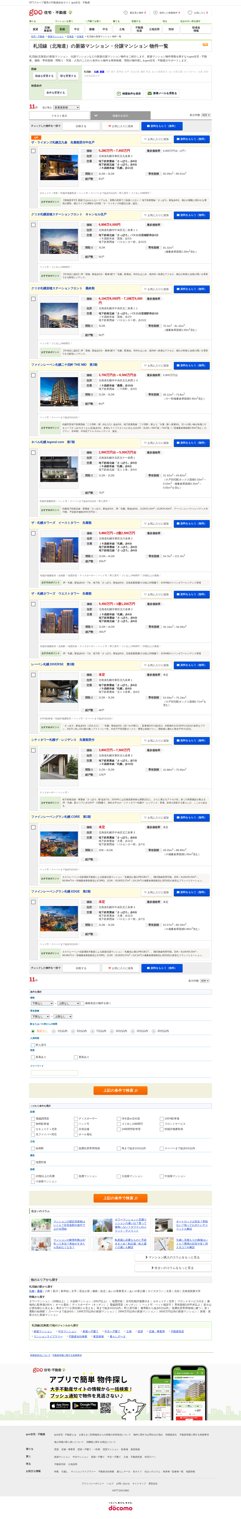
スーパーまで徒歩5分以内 (180, 1148)
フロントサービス (175, 1123)
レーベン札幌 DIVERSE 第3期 (52, 664)
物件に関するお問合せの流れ (148, 1434)
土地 (129, 1331)
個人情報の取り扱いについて (69, 1442)
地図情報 (190, 1471)
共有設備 (84, 1129)
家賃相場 (98, 1336)
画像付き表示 (120, 115)
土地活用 (72, 1464)
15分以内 (142, 1030)
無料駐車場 (42, 1123)
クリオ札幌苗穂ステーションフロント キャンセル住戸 (69, 214)
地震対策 (41, 1162)
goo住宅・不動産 (35, 1434)
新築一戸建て (90, 1331)
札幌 (31, 1291)
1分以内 (62, 1030)
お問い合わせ (123, 1483)
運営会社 (153, 1483)
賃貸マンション (111, 1449)
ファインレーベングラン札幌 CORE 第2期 (61, 816)
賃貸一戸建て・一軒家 (89, 1449)
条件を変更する (56, 92)
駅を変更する (68, 75)
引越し (64, 1471)
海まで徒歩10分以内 (134, 1148)
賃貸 (140, 1331)
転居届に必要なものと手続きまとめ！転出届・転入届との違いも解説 (130, 1243)
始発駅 (40, 1148)
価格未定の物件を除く (98, 1003)
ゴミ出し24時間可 (132, 1123)
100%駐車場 (172, 1118)
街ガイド (137, 1471)
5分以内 (82, 1030)
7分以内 (101, 1030)
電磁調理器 (42, 1118)
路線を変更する (44, 75)
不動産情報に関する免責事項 (67, 1355)
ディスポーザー (88, 1118)
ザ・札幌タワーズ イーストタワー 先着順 (61, 522)
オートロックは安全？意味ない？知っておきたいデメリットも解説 (192, 1225)
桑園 (39, 1291)
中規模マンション (175, 1176)
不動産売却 (60, 1464)
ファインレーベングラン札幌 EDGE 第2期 (61, 891)
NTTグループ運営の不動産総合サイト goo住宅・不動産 (59, 2)
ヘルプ (110, 1483)
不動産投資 (177, 1331)
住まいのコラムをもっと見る (174, 1267)
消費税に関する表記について (101, 1442)
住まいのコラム (152, 1471)
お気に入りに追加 (122, 126)
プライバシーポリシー (93, 1483)
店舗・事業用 (157, 1331)
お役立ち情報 (33, 1471)
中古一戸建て (112, 1331)
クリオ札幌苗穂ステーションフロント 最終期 (63, 288)
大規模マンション (132, 1176)
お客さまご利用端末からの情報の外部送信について (105, 1434)
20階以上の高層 (45, 1176)
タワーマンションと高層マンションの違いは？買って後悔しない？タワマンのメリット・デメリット (130, 1225)
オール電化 (85, 1134)
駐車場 (124, 1449)
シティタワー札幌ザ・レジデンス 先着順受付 (63, 739)
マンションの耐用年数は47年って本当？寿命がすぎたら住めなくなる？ (69, 1243)
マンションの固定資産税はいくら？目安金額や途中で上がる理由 (69, 1225)
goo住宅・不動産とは (65, 1434)
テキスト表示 (59, 115)
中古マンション (67, 1331)
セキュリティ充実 (46, 1129)
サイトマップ (139, 1483)
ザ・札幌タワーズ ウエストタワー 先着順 (61, 593)
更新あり (84, 1056)
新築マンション (43, 1331)
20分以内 (163, 1030)
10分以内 (121, 1030)
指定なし (42, 1030)
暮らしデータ (118, 1336)
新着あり (41, 1056)
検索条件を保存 (131, 93)
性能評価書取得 (174, 1129)
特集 (56, 1471)
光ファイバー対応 (46, 1134)
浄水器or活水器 (131, 1118)
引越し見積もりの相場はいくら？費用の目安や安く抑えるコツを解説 (192, 1243)
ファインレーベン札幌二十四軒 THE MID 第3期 (64, 364)
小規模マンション (46, 1181)
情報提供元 (171, 1434)
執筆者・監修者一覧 (173, 1471)
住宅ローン (150, 1457)
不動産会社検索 (78, 1336)
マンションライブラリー (48, 1336)
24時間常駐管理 (131, 1129)
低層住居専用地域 (89, 1148)
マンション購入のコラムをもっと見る (174, 1257)
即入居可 (41, 1044)
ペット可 (84, 1123)
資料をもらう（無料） (164, 126)
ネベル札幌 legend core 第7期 (53, 442)
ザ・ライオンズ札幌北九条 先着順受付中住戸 (63, 142)
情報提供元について (40, 1355)
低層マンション (88, 1176)
